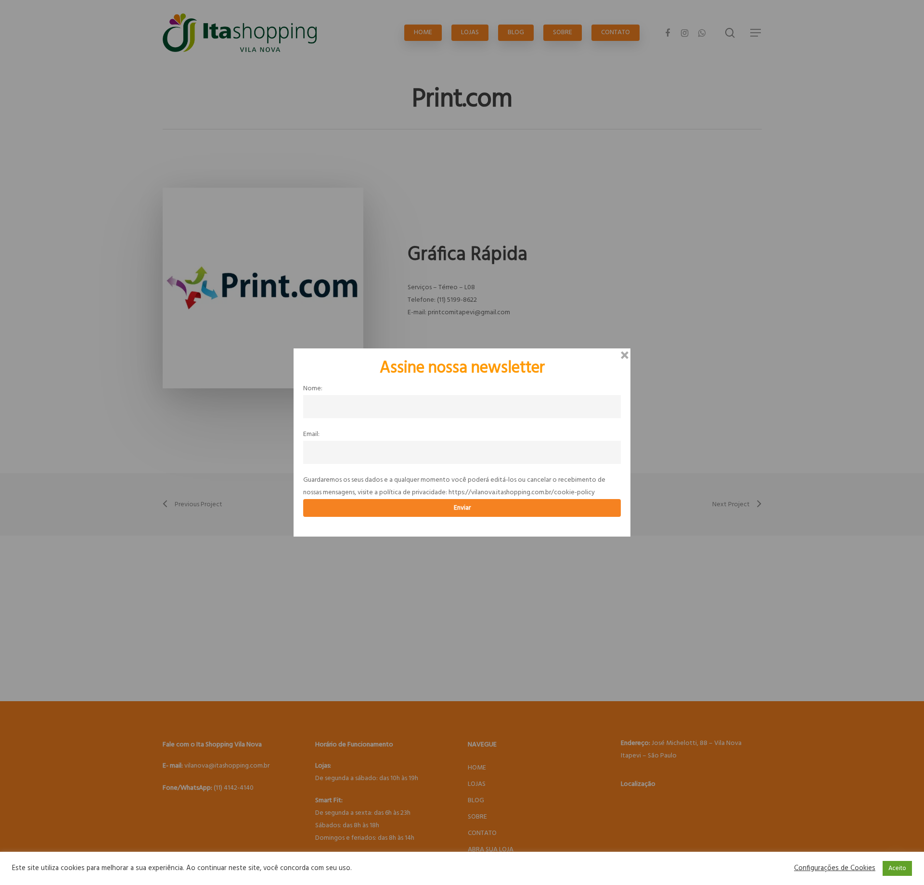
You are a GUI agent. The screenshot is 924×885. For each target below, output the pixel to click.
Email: (311, 434)
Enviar (462, 507)
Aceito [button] (897, 868)
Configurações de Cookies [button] (834, 868)
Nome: (312, 388)
